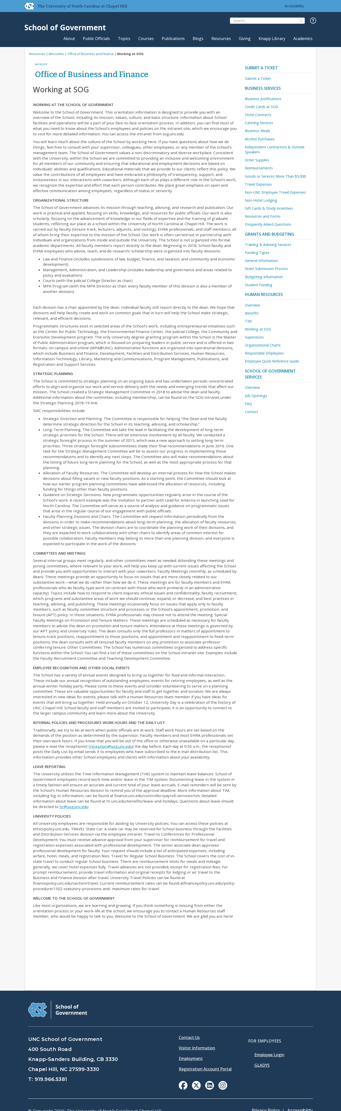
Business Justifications (263, 98)
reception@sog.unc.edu (111, 746)
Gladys (262, 1065)
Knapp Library (272, 38)
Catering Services (259, 122)
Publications (173, 38)
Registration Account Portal (205, 1069)
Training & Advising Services (268, 244)
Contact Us (189, 1037)
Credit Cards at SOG (261, 106)
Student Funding (258, 284)
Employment (191, 1058)
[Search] (301, 21)
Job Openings (256, 395)
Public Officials (96, 38)
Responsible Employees (264, 353)
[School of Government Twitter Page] (196, 1088)
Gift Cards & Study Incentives (269, 208)
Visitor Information (197, 1048)
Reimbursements (259, 168)
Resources (221, 38)
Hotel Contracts (258, 114)
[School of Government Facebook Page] (183, 1088)
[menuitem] (183, 1085)
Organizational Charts (263, 345)
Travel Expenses (258, 184)
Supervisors (254, 337)
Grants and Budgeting (269, 234)
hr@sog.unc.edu (73, 806)
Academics (303, 38)
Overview (252, 305)
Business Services (263, 88)
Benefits (252, 313)
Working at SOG (258, 329)
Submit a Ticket (261, 68)
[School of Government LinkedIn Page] (209, 1088)
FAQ (248, 403)
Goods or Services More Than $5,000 (275, 176)
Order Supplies (257, 160)
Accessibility (294, 6)
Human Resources (264, 294)
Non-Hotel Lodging (261, 200)
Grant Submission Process (266, 268)
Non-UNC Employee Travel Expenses (275, 192)
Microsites (56, 54)
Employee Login (269, 1054)
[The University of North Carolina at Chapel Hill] (27, 6)
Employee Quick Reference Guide (272, 361)
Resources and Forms (263, 216)
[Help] (313, 21)
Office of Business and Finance (90, 54)
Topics (124, 38)
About (69, 38)
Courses (146, 38)
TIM (248, 321)
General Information (261, 260)
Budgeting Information (264, 276)
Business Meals (257, 130)
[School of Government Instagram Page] (222, 1088)
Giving (245, 38)
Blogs (198, 38)
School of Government (65, 27)
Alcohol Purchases (260, 139)
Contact (251, 411)
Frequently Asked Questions (268, 224)
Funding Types (257, 252)
